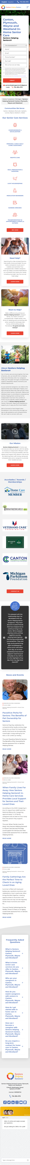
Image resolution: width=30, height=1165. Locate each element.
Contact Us (15, 591)
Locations (11, 99)
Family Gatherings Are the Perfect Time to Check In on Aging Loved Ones (14, 909)
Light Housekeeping (15, 183)
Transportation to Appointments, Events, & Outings (15, 221)
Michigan (18, 99)
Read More (6, 749)
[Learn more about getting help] (15, 246)
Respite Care (15, 157)
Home (4, 99)
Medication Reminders (15, 195)
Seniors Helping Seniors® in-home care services (13, 708)
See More (15, 230)
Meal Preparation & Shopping (15, 170)
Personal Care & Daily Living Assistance (15, 144)
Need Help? (15, 258)
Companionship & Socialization (15, 130)
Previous (4, 637)
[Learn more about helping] (15, 297)
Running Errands (15, 208)
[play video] (15, 431)
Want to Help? (15, 310)
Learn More (15, 281)
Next (26, 637)
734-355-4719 (24, 2)
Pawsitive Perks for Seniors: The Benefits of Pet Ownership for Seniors (14, 741)
